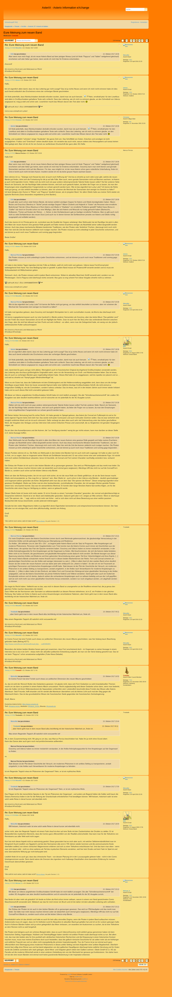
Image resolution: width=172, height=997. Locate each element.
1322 (130, 895)
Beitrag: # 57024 (10, 530)
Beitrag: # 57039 (10, 815)
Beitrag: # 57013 (10, 120)
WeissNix (126, 55)
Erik (12, 54)
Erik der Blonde (41, 521)
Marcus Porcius (16, 255)
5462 (130, 59)
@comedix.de (51, 706)
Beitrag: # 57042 (10, 883)
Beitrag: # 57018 (10, 296)
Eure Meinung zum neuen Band (23, 32)
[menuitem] (16, 22)
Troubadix (14, 612)
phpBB (69, 974)
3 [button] (131, 40)
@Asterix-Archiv (14, 706)
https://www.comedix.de (30, 704)
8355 (130, 351)
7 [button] (142, 40)
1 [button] (126, 40)
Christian (126, 117)
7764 (130, 680)
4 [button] (133, 40)
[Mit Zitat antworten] (119, 45)
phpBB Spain (78, 976)
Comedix (15, 36)
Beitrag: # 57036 (10, 715)
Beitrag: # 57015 (10, 153)
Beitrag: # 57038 (10, 780)
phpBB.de (85, 979)
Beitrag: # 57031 (10, 605)
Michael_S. (126, 891)
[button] (123, 40)
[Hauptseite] (23, 11)
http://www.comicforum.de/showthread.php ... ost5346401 (28, 644)
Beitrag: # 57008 (10, 48)
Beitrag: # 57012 (10, 80)
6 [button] (139, 40)
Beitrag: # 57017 (10, 246)
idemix (125, 88)
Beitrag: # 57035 (10, 670)
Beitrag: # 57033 (10, 635)
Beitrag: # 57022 (10, 341)
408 (130, 121)
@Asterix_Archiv (33, 706)
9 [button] (146, 40)
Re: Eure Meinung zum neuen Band (24, 45)
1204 (130, 92)
